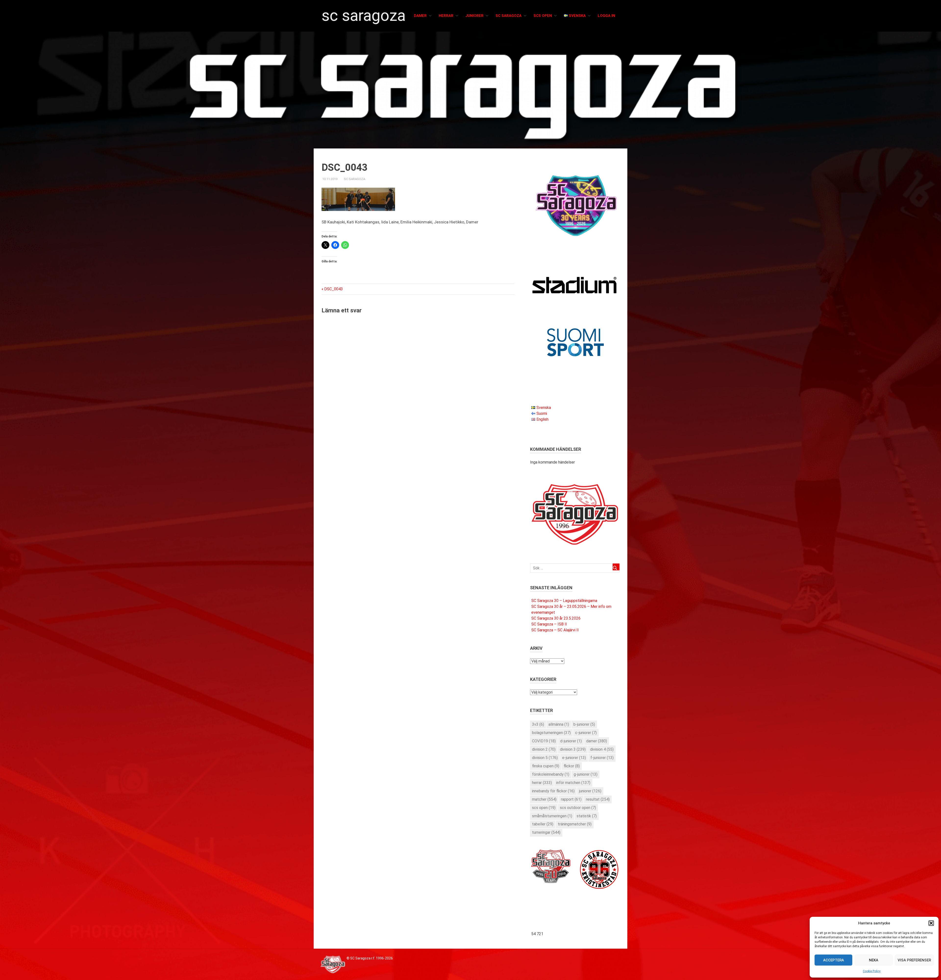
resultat (598, 799)
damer (596, 741)
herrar (542, 782)
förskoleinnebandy (550, 774)
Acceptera (833, 960)
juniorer (590, 791)
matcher (544, 799)
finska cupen (545, 766)
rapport (571, 799)
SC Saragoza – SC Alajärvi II (555, 630)
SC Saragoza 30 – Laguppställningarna (564, 600)
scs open (544, 807)
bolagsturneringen (551, 732)
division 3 (573, 749)
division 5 (545, 757)
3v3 (538, 724)
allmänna (558, 724)
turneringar (546, 832)
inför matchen (573, 782)
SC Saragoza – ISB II (549, 624)
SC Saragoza (364, 15)
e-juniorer (574, 757)
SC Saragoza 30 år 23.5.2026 (556, 618)
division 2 (544, 749)
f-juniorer (602, 757)
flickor (572, 766)
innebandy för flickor (553, 791)
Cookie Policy (871, 971)
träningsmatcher (575, 824)
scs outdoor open (578, 807)
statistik (587, 816)
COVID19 (544, 741)
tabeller (542, 824)
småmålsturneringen (552, 816)
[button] (931, 923)
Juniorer (474, 15)
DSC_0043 (333, 289)
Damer (420, 15)
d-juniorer (571, 741)
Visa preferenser (914, 960)
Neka (873, 960)
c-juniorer (586, 732)
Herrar (446, 15)
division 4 (602, 749)
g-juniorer (585, 774)
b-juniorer (584, 724)
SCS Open (542, 15)
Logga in (606, 15)
